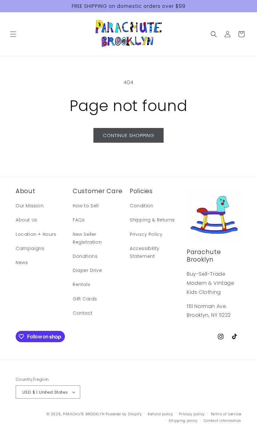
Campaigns (30, 248)
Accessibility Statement (145, 252)
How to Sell (86, 206)
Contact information (222, 420)
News (22, 262)
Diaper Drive (87, 270)
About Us (26, 220)
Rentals (81, 284)
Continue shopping (128, 135)
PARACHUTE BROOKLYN (84, 413)
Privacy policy (192, 413)
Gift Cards (85, 299)
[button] (13, 34)
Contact (82, 313)
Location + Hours (36, 234)
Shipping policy (183, 420)
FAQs (79, 220)
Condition (141, 206)
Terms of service (226, 413)
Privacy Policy (146, 234)
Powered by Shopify (124, 413)
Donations (85, 256)
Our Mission (30, 206)
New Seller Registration (87, 238)
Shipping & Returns (152, 220)
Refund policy (160, 413)
